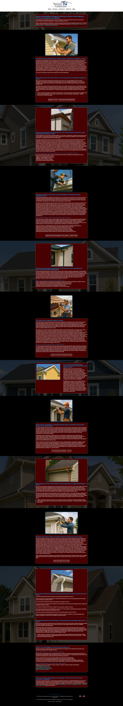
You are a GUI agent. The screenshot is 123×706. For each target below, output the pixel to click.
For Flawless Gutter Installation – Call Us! (61, 450)
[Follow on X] (82, 696)
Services (55, 9)
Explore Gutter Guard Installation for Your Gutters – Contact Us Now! (61, 235)
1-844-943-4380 (73, 24)
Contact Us (62, 9)
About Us (68, 9)
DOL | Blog (57, 694)
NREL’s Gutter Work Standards (42, 669)
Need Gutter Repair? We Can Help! (61, 560)
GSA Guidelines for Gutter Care (42, 665)
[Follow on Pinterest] (84, 696)
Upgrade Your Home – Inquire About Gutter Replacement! (61, 99)
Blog (74, 9)
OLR (50, 694)
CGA (53, 694)
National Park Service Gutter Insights (44, 668)
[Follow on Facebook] (80, 696)
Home (49, 9)
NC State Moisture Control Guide (43, 667)
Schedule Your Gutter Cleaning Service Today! (61, 354)
